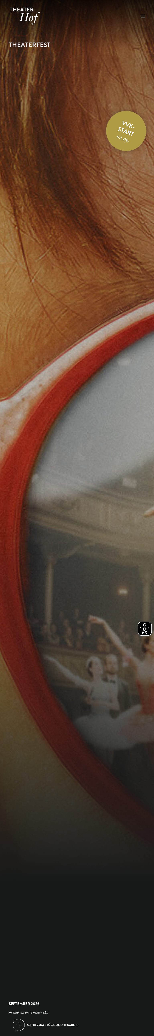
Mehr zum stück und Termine (52, 1025)
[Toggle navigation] (143, 16)
